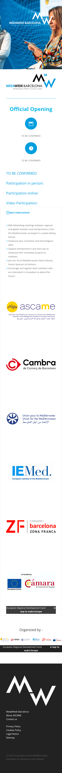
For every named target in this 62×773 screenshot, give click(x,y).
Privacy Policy (13, 726)
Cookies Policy (13, 730)
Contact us (11, 719)
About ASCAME (13, 715)
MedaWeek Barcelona (17, 711)
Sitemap (10, 737)
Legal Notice (12, 733)
